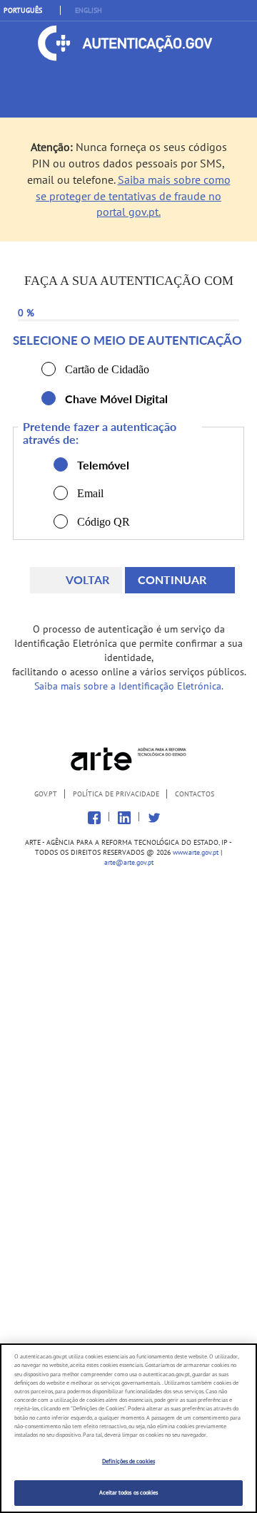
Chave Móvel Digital (48, 398)
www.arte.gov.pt (195, 852)
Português (23, 10)
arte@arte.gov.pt (128, 862)
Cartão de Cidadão (48, 369)
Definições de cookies (128, 1461)
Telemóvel (61, 464)
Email (61, 493)
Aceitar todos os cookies (128, 1492)
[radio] (48, 369)
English (88, 10)
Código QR (61, 521)
